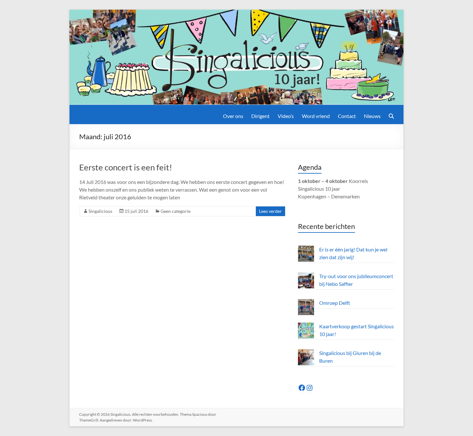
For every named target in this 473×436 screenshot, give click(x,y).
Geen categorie (175, 211)
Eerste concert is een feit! (125, 167)
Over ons (233, 116)
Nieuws (372, 116)
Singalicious (100, 211)
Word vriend (316, 116)
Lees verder (270, 211)
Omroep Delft (334, 303)
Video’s (286, 116)
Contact (347, 116)
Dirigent (260, 116)
